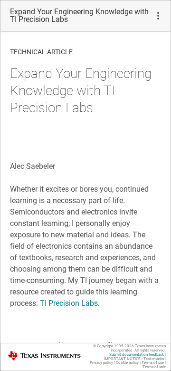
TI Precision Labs (69, 303)
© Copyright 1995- (113, 346)
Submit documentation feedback (136, 354)
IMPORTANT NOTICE (122, 359)
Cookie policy (127, 363)
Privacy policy (101, 363)
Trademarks (153, 359)
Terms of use (153, 363)
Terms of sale (154, 367)
